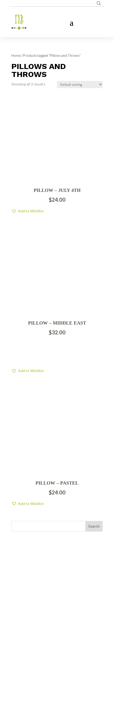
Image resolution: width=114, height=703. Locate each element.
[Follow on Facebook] (46, 640)
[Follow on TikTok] (67, 640)
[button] (27, 211)
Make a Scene (63, 673)
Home (16, 55)
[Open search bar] (99, 3)
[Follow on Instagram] (57, 640)
